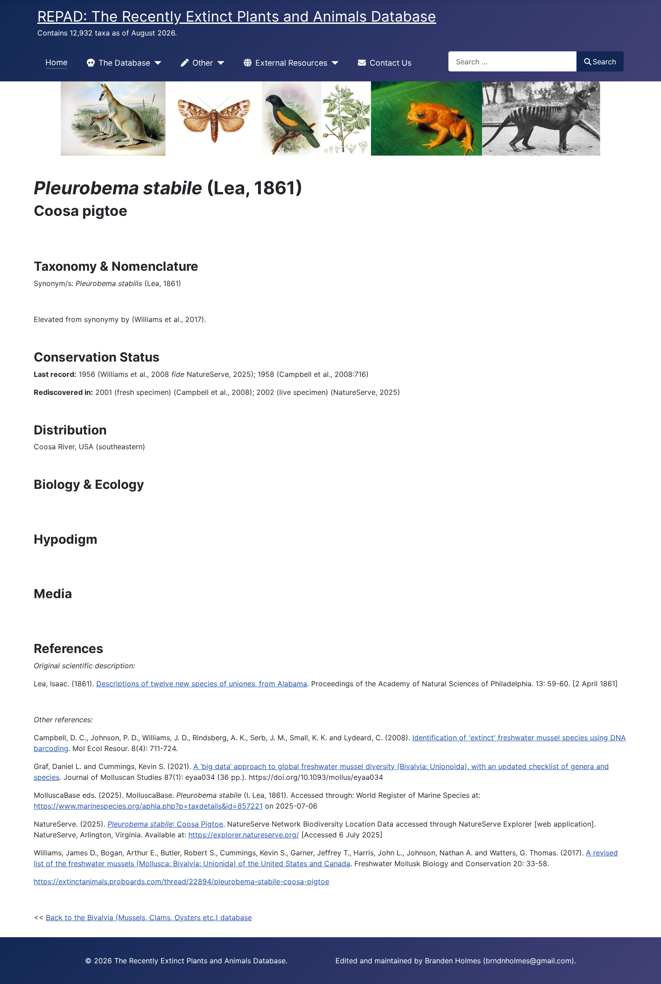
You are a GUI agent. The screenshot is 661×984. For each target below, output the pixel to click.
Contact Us (390, 62)
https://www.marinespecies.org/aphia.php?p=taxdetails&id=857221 (148, 805)
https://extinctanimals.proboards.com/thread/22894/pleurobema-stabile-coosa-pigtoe (181, 881)
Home (56, 62)
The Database (124, 62)
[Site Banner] (330, 118)
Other (202, 62)
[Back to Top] (645, 967)
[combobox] (512, 61)
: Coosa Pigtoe (165, 823)
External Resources (291, 62)
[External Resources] (333, 63)
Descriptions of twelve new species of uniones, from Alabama (201, 683)
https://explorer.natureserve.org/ (243, 834)
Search (604, 61)
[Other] (218, 63)
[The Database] (155, 63)
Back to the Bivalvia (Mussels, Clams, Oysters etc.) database (149, 917)
